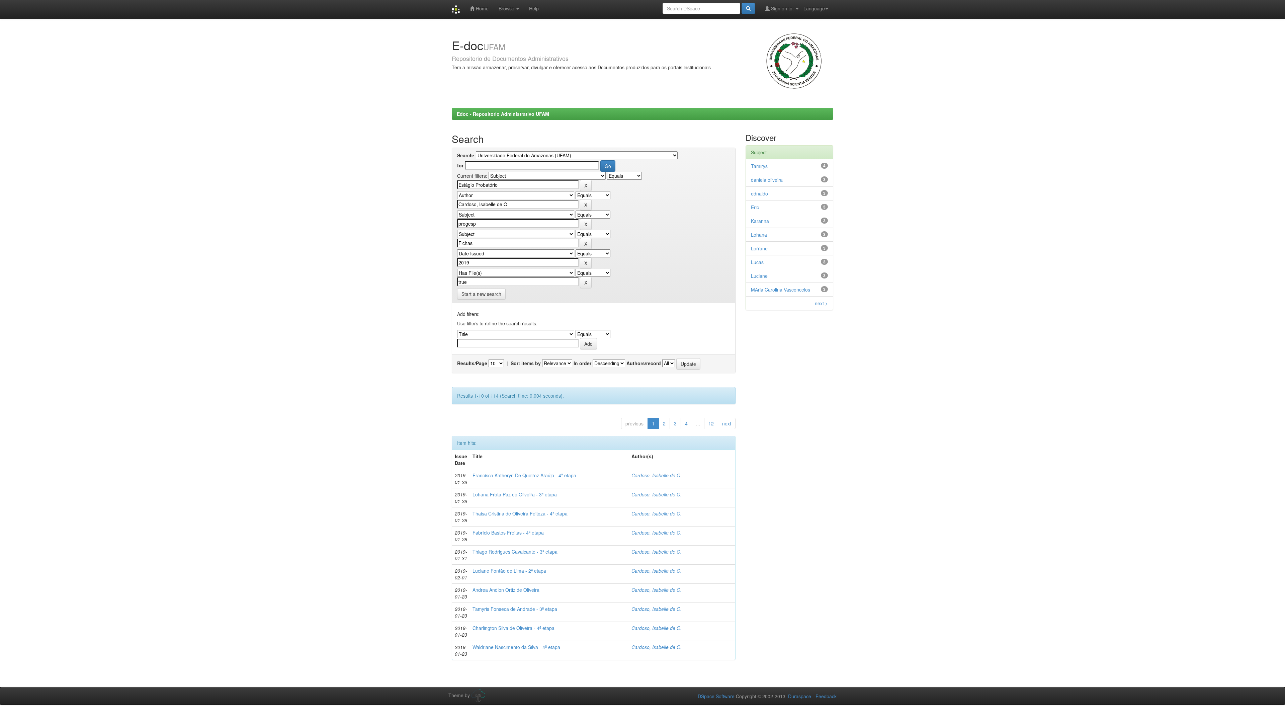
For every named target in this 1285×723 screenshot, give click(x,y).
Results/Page (472, 363)
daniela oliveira (767, 179)
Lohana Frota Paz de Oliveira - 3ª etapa (515, 494)
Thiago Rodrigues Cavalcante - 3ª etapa (515, 551)
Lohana (759, 234)
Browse (507, 8)
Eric (755, 207)
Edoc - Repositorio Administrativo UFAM (503, 113)
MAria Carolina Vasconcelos (780, 289)
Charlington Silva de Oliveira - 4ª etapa (513, 628)
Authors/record (643, 363)
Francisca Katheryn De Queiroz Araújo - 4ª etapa (524, 475)
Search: (466, 155)
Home (482, 8)
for (460, 165)
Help (534, 8)
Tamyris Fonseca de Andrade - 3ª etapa (515, 609)
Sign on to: (782, 8)
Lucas (757, 262)
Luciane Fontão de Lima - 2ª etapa (509, 570)
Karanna (760, 221)
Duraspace (799, 696)
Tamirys (759, 166)
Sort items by (526, 363)
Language (814, 8)
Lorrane (759, 248)
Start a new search (481, 294)
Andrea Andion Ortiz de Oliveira (506, 589)
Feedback (826, 696)
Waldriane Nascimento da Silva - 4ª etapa (516, 647)
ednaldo (759, 193)
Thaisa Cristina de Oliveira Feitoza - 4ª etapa (520, 513)
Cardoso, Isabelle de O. (656, 475)
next (726, 423)
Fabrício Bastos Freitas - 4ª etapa (508, 532)
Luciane (759, 275)
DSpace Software (716, 696)
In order (582, 363)
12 (711, 423)
